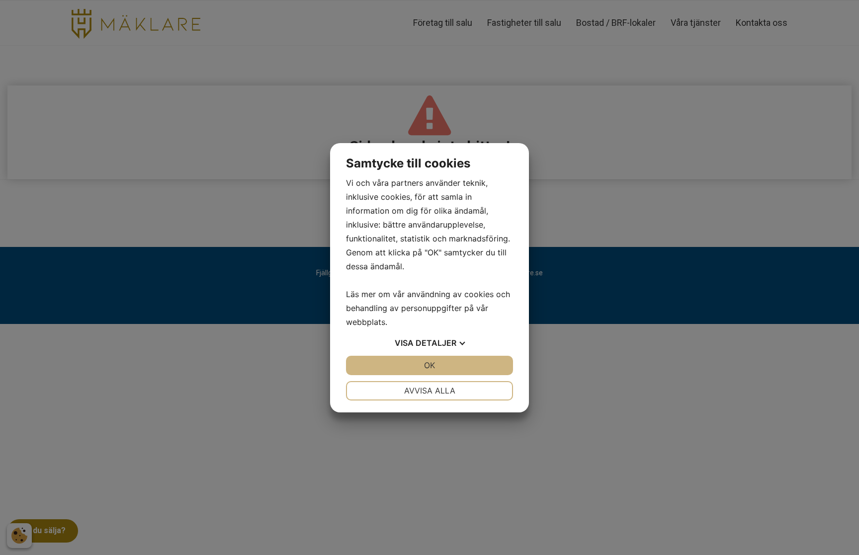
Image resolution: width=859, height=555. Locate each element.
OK (429, 365)
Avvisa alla (429, 391)
